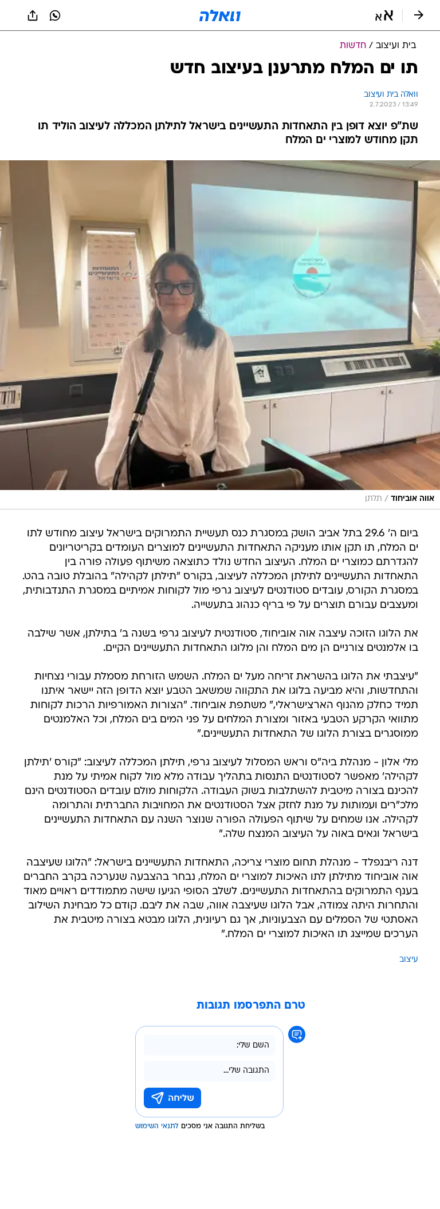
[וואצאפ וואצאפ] (55, 15)
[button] (384, 15)
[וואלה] (220, 15)
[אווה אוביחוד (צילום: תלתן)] (220, 334)
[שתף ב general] (32, 15)
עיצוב (408, 959)
